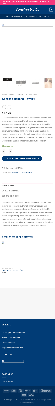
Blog (46, 16)
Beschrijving (8, 186)
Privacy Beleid (8, 342)
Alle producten (33, 16)
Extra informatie (10, 191)
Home (4, 94)
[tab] (27, 185)
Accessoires (31, 94)
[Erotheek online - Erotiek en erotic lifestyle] (27, 9)
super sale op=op (14, 16)
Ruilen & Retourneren (11, 337)
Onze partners (8, 381)
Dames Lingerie (16, 94)
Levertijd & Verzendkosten (13, 332)
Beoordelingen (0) (10, 196)
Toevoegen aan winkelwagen (21, 158)
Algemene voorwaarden (12, 347)
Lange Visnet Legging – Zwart (13, 270)
